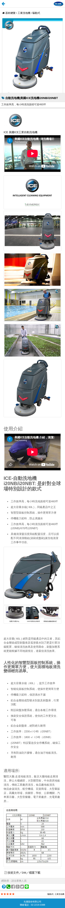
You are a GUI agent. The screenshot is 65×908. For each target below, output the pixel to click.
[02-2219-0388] (8, 886)
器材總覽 (10, 13)
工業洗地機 (24, 13)
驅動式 (36, 13)
